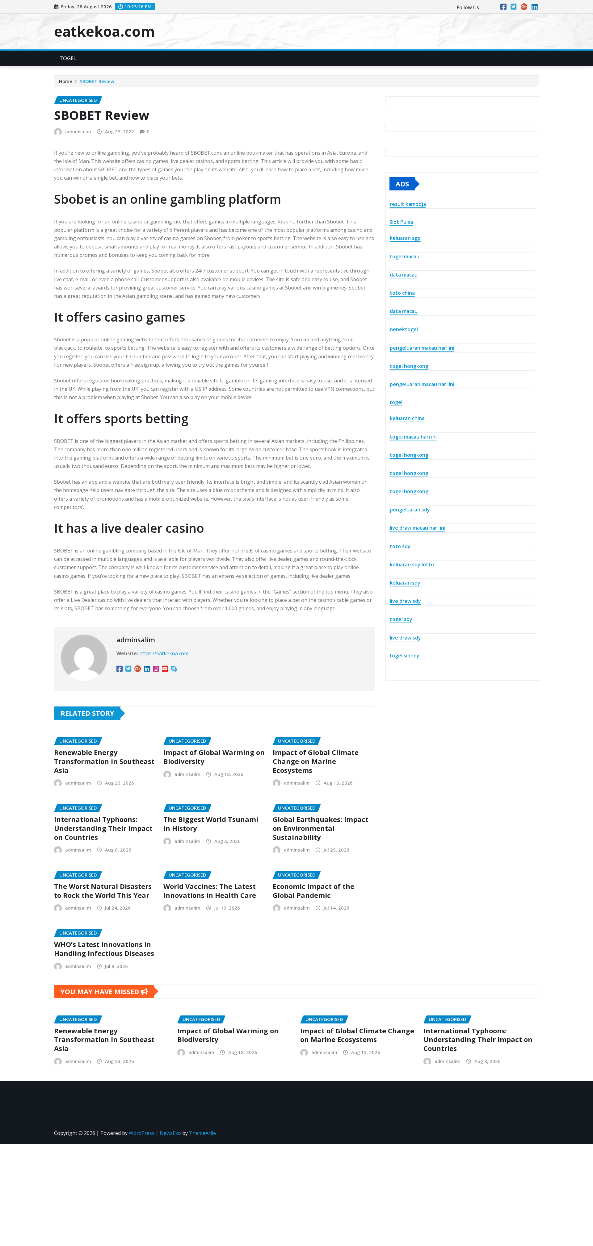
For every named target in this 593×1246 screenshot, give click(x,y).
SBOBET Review (97, 81)
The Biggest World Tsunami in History (210, 824)
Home (65, 81)
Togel (68, 58)
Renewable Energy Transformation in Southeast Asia (104, 761)
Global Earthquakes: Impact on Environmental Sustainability (320, 828)
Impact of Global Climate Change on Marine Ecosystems (316, 761)
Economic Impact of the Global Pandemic (313, 890)
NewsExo (170, 1133)
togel (395, 402)
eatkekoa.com (104, 31)
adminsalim (78, 131)
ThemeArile (202, 1133)
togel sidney (404, 655)
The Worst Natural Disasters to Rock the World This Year (103, 890)
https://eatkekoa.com (163, 653)
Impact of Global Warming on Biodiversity (214, 757)
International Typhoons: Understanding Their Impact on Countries (103, 828)
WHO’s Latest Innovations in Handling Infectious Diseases (104, 949)
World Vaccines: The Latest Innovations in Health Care (209, 890)
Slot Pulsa (401, 222)
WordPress (141, 1133)
